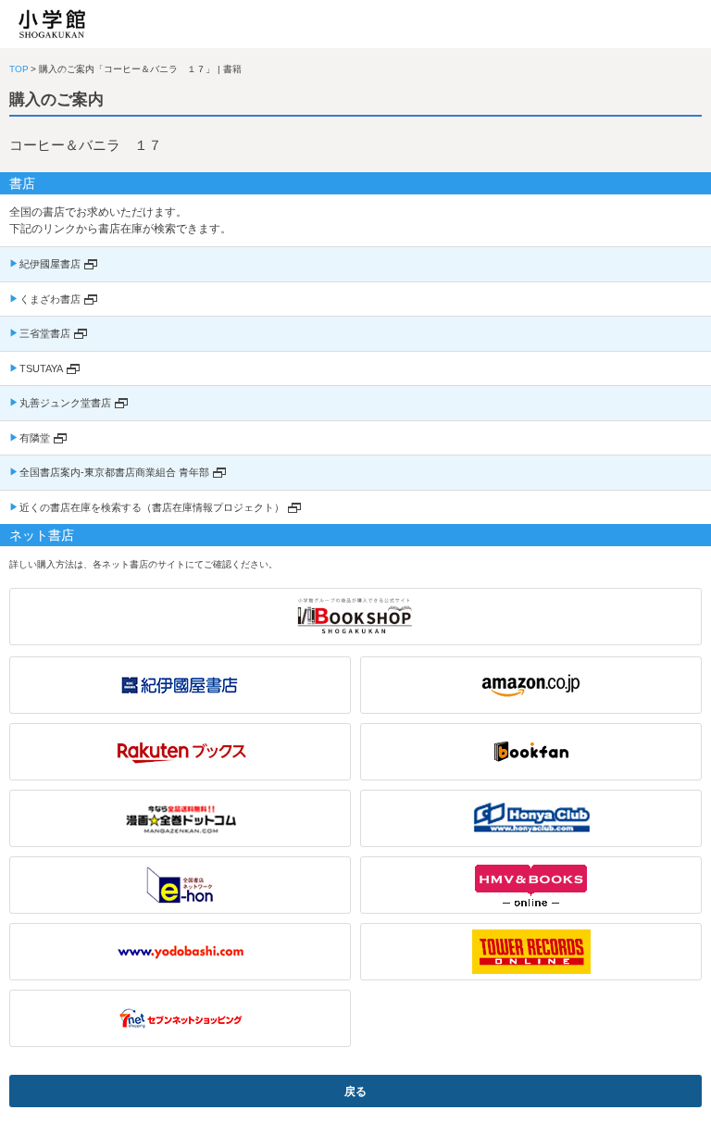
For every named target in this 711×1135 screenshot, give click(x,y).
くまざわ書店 (50, 299)
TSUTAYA (41, 368)
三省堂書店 (44, 333)
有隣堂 (34, 437)
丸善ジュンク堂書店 (65, 402)
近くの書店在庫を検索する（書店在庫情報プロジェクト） (151, 507)
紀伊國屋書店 (50, 263)
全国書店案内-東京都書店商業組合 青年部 (114, 472)
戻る (355, 1091)
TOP (19, 69)
